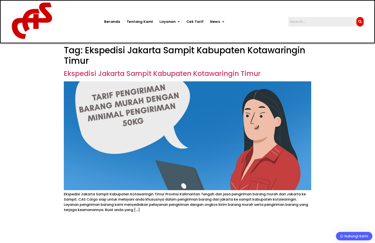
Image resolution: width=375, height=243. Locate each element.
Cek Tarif (195, 21)
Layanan (168, 21)
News (215, 21)
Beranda (112, 21)
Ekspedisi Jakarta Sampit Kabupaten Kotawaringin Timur (162, 73)
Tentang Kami (140, 21)
